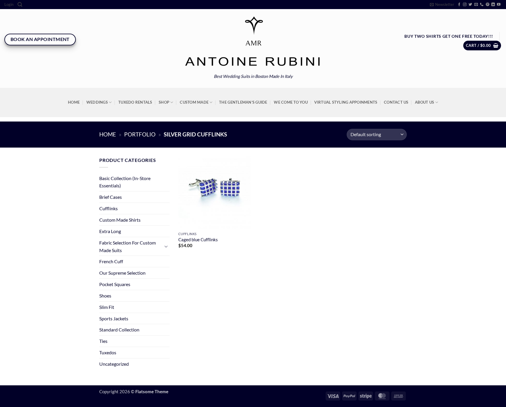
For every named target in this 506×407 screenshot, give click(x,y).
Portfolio (139, 134)
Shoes (105, 295)
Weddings (97, 102)
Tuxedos (107, 352)
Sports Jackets (113, 318)
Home (74, 102)
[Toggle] (166, 246)
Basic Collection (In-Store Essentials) (125, 182)
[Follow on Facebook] (459, 5)
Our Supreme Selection (122, 273)
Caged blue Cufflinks (198, 239)
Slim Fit (106, 307)
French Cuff (111, 261)
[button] (8, 4)
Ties (103, 341)
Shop (164, 102)
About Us (424, 102)
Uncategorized (114, 364)
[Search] (20, 4)
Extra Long (110, 231)
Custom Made (194, 102)
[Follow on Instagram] (464, 5)
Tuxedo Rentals (135, 102)
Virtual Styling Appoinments (345, 102)
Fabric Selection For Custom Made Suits (127, 246)
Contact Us (396, 102)
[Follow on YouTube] (498, 5)
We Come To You (291, 102)
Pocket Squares (114, 284)
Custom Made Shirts (120, 220)
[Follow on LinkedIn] (493, 5)
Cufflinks (108, 208)
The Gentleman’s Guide (243, 102)
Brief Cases (110, 197)
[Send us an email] (476, 5)
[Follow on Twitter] (470, 5)
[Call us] (481, 5)
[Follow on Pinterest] (487, 5)
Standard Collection (119, 329)
